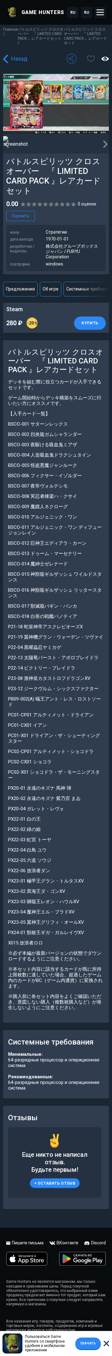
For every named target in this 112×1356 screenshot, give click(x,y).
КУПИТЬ (90, 323)
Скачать (88, 1343)
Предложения (20, 288)
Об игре (50, 288)
